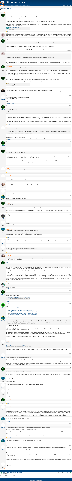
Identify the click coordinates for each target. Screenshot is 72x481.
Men (20, 5)
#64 (70, 174)
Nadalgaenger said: (8, 151)
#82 (70, 367)
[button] (9, 5)
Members (12, 5)
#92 (70, 462)
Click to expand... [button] (39, 133)
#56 (70, 76)
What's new (6, 5)
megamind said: (8, 175)
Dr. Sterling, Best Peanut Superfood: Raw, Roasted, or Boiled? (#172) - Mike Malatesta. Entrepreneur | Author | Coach (22, 297)
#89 (70, 423)
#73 (70, 245)
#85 (70, 389)
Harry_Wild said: (8, 255)
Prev (1, 12)
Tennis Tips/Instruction (9, 473)
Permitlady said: (8, 399)
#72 (70, 239)
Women (24, 5)
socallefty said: (8, 222)
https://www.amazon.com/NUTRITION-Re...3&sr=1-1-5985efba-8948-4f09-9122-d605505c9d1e (21, 310)
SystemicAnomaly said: (9, 53)
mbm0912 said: (8, 190)
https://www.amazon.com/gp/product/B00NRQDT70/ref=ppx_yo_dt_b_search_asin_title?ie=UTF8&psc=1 (23, 312)
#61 (70, 141)
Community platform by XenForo (36, 480)
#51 (70, 13)
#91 (70, 445)
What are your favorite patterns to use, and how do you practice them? (13, 472)
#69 (70, 214)
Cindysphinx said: (8, 203)
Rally (3, 473)
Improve (28, 5)
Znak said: (7, 168)
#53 (70, 39)
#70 (70, 220)
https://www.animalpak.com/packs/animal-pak (14, 307)
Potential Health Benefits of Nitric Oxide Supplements (16, 27)
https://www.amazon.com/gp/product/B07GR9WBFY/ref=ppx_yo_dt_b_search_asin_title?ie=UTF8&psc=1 (24, 314)
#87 (70, 405)
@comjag (7, 262)
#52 (70, 33)
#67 (70, 195)
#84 (70, 383)
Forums (2, 5)
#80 (70, 339)
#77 (70, 290)
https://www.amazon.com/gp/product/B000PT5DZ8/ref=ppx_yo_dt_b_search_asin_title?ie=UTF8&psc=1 (24, 313)
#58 (70, 95)
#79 (70, 316)
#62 (70, 149)
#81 (70, 353)
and (9, 37)
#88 (70, 417)
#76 (70, 283)
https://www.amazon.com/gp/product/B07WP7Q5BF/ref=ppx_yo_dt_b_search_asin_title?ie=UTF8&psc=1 (24, 311)
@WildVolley (7, 291)
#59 (70, 105)
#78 (70, 303)
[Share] (69, 13)
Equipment (16, 5)
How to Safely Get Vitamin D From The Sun (14, 83)
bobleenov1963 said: (8, 66)
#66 (70, 189)
